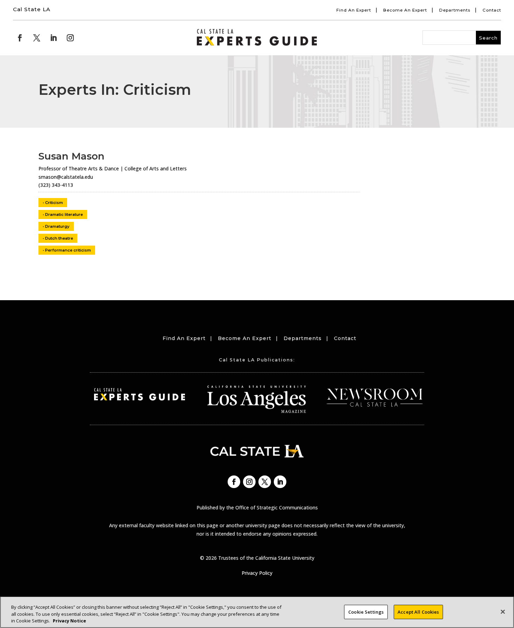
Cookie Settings (366, 611)
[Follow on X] (37, 38)
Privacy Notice (69, 621)
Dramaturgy (57, 226)
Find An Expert (353, 10)
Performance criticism (68, 250)
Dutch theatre (59, 238)
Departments (454, 10)
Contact (492, 10)
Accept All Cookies (418, 611)
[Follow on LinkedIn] (53, 38)
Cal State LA (31, 9)
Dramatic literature (64, 214)
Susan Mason (71, 156)
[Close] (503, 611)
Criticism (54, 202)
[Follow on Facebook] (20, 38)
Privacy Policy (257, 573)
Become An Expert (405, 10)
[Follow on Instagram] (70, 38)
